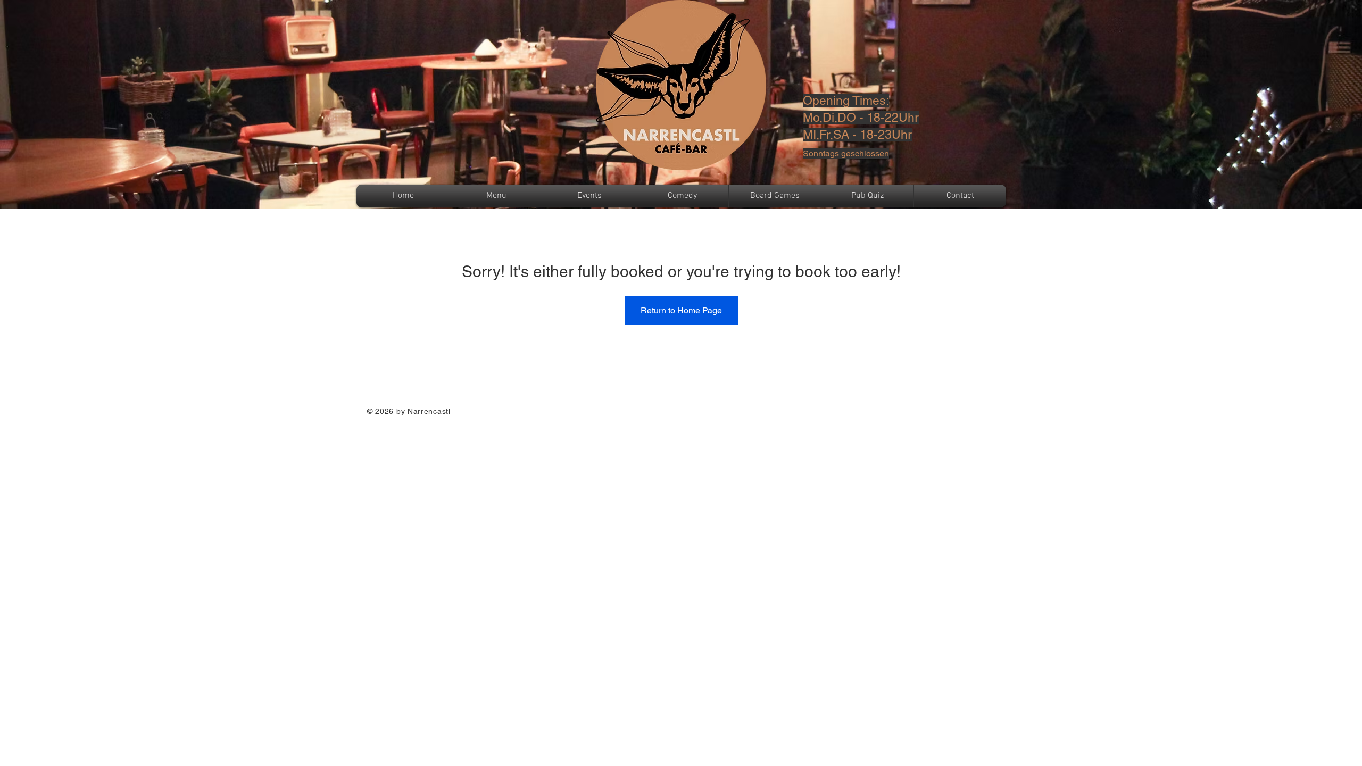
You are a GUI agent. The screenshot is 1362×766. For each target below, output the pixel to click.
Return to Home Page (681, 310)
